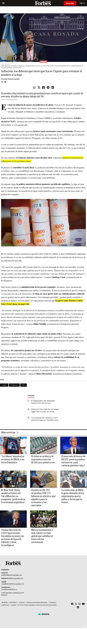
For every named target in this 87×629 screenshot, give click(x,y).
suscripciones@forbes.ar (9, 589)
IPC (23, 385)
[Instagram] (80, 604)
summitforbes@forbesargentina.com (12, 584)
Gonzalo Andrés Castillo (10, 79)
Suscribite (70, 3)
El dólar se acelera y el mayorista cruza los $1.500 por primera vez (43, 459)
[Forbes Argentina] (43, 3)
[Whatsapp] (34, 87)
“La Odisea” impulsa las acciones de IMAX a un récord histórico (12, 459)
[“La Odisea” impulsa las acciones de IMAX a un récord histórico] (13, 445)
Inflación (14, 385)
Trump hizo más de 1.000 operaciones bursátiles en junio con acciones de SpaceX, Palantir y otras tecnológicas (12, 537)
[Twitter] (38, 87)
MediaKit (5, 602)
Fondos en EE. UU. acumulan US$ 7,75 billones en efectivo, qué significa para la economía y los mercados (43, 498)
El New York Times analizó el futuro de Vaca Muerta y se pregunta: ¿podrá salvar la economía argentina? (13, 496)
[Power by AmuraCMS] (43, 614)
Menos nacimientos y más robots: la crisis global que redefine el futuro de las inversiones (42, 536)
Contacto (22, 602)
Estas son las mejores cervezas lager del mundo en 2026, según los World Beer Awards (45, 410)
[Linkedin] (52, 87)
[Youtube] (83, 604)
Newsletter (13, 602)
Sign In (82, 3)
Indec (4, 385)
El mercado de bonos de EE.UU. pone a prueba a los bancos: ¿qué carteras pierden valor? (73, 461)
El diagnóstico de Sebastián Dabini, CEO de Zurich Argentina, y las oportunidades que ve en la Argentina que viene (44, 402)
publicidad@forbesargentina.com (11, 575)
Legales (13, 605)
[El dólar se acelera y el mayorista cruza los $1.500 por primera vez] (43, 445)
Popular (31, 395)
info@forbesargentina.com (15, 578)
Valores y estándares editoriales (37, 602)
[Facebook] (43, 87)
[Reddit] (48, 87)
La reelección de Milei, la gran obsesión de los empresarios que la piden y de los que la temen (72, 496)
